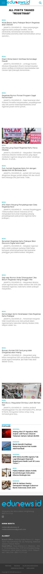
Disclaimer (30, 568)
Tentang (8, 566)
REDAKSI (17, 566)
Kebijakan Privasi (17, 568)
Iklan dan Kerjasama (30, 566)
